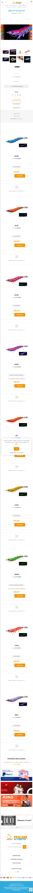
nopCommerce (19, 884)
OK (16, 449)
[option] (8, 820)
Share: (16, 92)
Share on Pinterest (18, 95)
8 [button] (19, 827)
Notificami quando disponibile (17, 378)
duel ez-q (12, 762)
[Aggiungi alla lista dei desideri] (16, 187)
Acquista (20, 176)
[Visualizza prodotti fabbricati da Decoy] (8, 820)
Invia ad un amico (20, 95)
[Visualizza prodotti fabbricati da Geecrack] (24, 820)
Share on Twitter (13, 95)
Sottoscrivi (24, 847)
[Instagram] (17, 871)
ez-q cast (15, 764)
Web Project (17, 887)
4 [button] (14, 827)
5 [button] (15, 827)
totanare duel (22, 762)
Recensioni (16, 104)
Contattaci (16, 107)
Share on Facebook (15, 95)
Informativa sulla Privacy (16, 452)
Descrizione (16, 100)
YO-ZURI (19, 13)
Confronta (17, 76)
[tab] (16, 100)
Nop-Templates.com (19, 885)
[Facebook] (15, 871)
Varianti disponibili (17, 86)
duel (5, 762)
